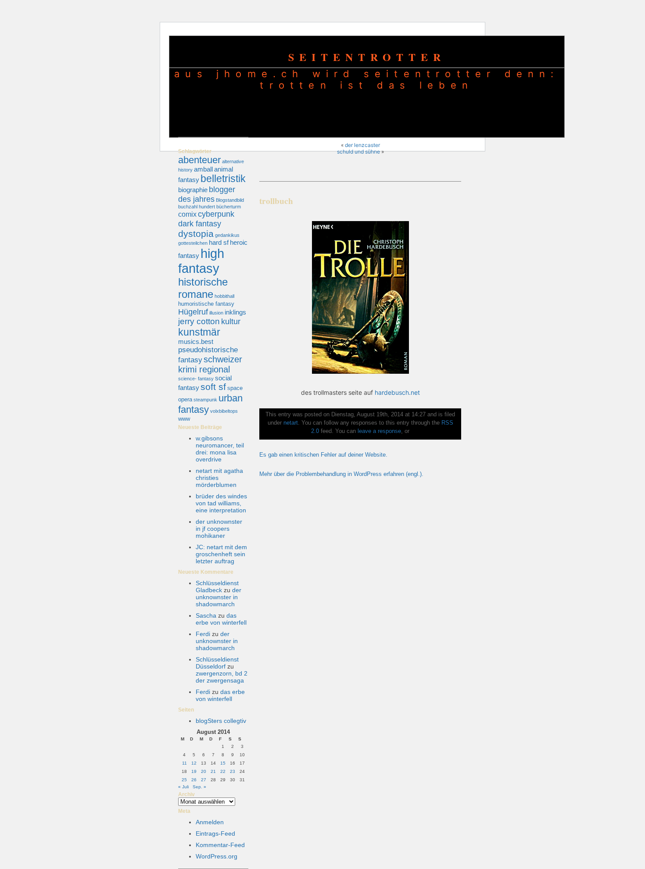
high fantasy (201, 260)
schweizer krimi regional (210, 364)
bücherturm (228, 206)
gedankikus (227, 235)
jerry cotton (199, 321)
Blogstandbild (230, 200)
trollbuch (276, 201)
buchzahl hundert (196, 206)
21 (213, 771)
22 (223, 771)
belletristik (223, 178)
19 (194, 771)
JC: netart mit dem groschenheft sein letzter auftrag (221, 554)
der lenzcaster (362, 145)
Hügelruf (193, 311)
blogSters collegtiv (221, 720)
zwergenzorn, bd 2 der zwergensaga (221, 677)
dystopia (196, 234)
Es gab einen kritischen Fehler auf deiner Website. (323, 455)
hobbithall (224, 296)
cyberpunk (216, 213)
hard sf (219, 242)
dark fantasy (199, 223)
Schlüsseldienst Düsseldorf (217, 663)
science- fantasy (196, 378)
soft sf (213, 387)
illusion (216, 312)
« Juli (183, 786)
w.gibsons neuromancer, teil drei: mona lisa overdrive (220, 449)
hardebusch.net (397, 392)
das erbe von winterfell (221, 619)
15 (223, 763)
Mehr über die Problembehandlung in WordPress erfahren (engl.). (341, 474)
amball (203, 169)
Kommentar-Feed (220, 844)
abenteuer (199, 159)
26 (194, 779)
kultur (230, 321)
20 (203, 771)
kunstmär (199, 332)
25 (184, 779)
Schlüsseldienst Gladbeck (217, 586)
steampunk (205, 399)
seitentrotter (367, 56)
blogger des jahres (206, 194)
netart (290, 423)
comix (187, 214)
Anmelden (210, 822)
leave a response (379, 431)
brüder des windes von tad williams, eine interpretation (221, 503)
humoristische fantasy (206, 303)
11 (184, 763)
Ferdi (203, 633)
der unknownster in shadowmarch (218, 597)
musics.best (195, 341)
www (184, 418)
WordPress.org (216, 856)
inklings (235, 312)
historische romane (203, 288)
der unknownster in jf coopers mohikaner (219, 528)
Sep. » (199, 786)
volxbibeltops (224, 411)
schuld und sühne (358, 151)
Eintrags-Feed (215, 833)
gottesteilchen (193, 243)
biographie (193, 189)
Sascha (206, 615)
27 (203, 779)
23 (232, 771)
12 (194, 763)
